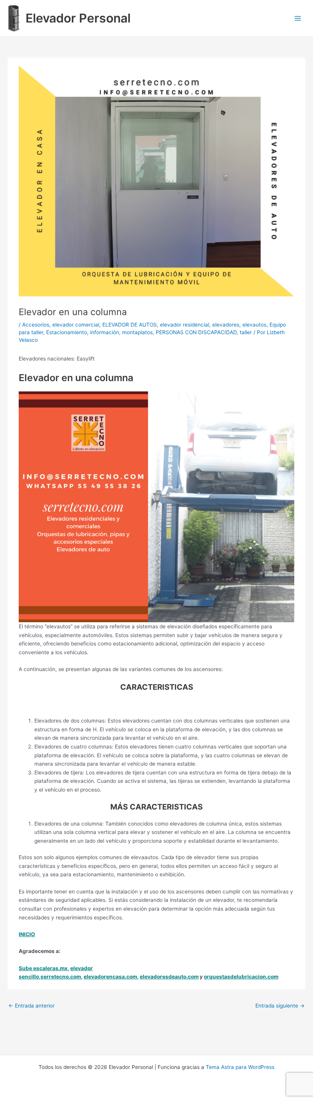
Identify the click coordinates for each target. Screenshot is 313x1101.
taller (246, 332)
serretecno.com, (61, 977)
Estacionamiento (66, 332)
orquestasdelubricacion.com (241, 977)
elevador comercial (75, 325)
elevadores (225, 325)
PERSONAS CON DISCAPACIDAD (196, 332)
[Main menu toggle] (298, 18)
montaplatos (137, 332)
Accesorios (35, 325)
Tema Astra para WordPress (240, 1067)
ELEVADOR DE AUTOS (129, 325)
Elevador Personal (78, 18)
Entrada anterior (31, 1006)
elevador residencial (184, 325)
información (104, 332)
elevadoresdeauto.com (169, 977)
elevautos (254, 325)
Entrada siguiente (280, 1006)
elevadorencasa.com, (111, 977)
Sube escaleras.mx (43, 968)
